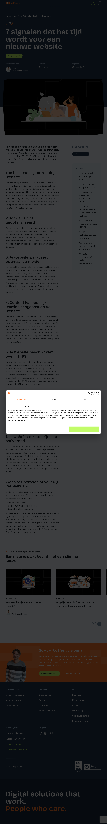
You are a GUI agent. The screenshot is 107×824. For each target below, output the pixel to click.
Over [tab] (85, 399)
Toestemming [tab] (22, 399)
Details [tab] (53, 399)
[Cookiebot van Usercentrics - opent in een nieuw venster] (90, 393)
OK (84, 429)
